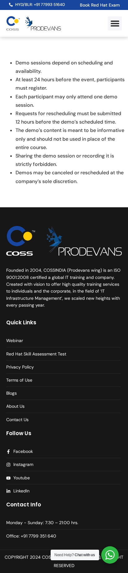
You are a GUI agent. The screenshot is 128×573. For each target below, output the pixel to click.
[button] (115, 23)
